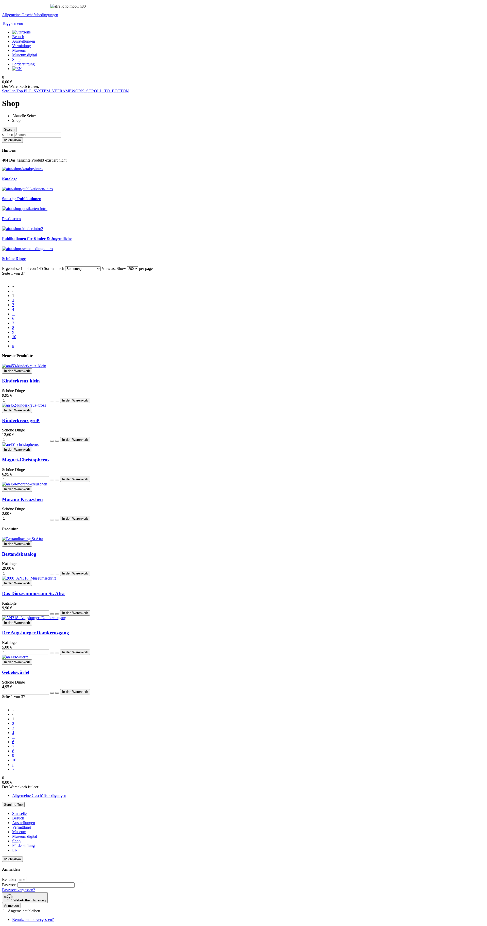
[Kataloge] (22, 169)
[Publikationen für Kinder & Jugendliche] (22, 228)
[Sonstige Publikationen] (27, 189)
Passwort (9, 885)
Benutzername (13, 879)
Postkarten (11, 219)
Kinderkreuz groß (21, 420)
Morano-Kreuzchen (22, 499)
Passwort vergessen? (18, 890)
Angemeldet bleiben (23, 911)
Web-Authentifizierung (29, 900)
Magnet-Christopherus (25, 459)
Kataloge (9, 179)
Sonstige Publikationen (21, 199)
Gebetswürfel (15, 672)
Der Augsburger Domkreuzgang (35, 632)
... (13, 314)
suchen (7, 134)
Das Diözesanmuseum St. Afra (33, 593)
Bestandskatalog (19, 554)
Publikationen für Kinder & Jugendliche (37, 238)
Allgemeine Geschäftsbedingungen (30, 15)
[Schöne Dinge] (27, 249)
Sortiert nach (54, 268)
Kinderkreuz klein (21, 380)
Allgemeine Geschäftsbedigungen (39, 795)
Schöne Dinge (14, 258)
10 (14, 337)
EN (15, 850)
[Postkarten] (24, 208)
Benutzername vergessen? (33, 919)
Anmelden (11, 905)
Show (121, 268)
